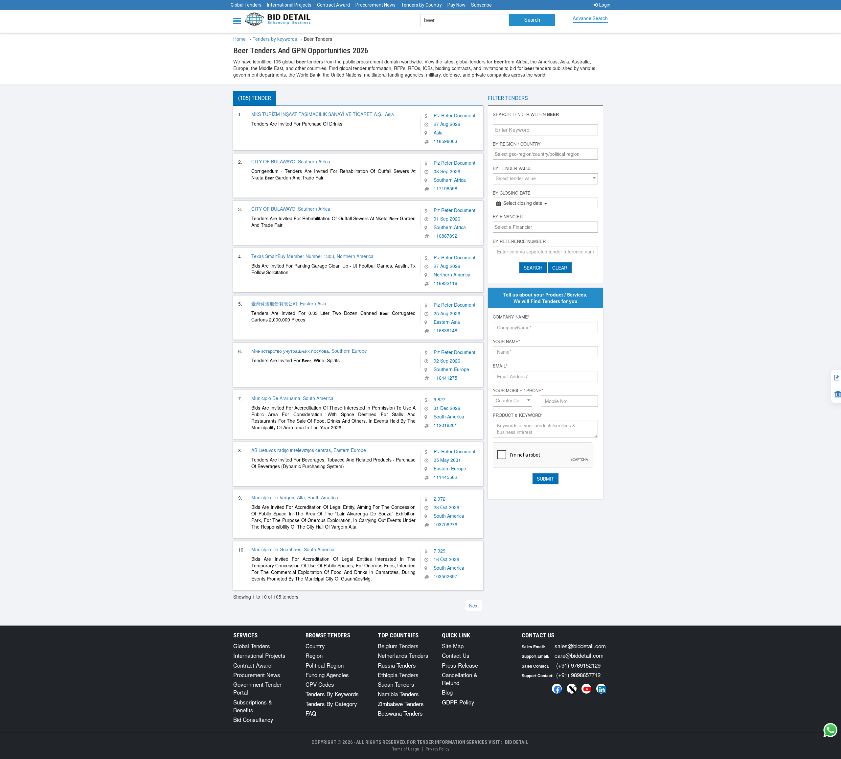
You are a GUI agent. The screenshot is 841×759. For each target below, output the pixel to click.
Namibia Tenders (398, 694)
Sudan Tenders (396, 684)
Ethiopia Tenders (398, 675)
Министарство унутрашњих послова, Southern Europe (309, 350)
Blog (447, 692)
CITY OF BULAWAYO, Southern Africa (290, 161)
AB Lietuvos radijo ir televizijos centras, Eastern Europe (308, 450)
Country (315, 646)
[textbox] (547, 154)
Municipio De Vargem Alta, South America (294, 497)
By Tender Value (512, 168)
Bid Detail (516, 742)
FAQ (311, 713)
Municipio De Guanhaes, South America (292, 549)
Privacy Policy (437, 749)
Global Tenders (246, 5)
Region (314, 655)
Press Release (460, 665)
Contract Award (333, 5)
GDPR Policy (458, 702)
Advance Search (590, 18)
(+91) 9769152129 (578, 665)
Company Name (511, 317)
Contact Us (455, 655)
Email (500, 366)
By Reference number (519, 241)
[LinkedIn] (601, 689)
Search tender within (526, 114)
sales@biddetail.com (580, 646)
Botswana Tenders (400, 713)
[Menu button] (238, 20)
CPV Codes (320, 684)
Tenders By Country (421, 5)
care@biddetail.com (579, 655)
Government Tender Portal (257, 688)
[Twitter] (572, 689)
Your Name (506, 341)
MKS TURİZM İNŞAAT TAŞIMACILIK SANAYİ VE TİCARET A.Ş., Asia (322, 114)
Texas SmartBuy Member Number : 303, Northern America (312, 256)
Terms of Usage (405, 749)
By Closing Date (512, 193)
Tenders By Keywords (332, 694)
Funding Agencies (327, 675)
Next (474, 605)
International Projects (289, 5)
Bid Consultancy (253, 719)
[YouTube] (586, 689)
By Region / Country (517, 144)
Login (604, 5)
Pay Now (456, 5)
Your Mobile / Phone (518, 390)
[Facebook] (557, 689)
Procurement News (375, 5)
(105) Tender (254, 98)
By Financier (508, 217)
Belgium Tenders (398, 646)
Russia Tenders (397, 665)
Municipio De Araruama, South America (292, 398)
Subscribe (481, 5)
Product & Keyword (518, 415)
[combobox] (545, 154)
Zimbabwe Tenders (401, 704)
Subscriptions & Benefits (252, 706)
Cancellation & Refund (459, 679)
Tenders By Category (331, 704)
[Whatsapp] (830, 730)
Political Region (325, 665)
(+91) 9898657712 (578, 675)
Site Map (453, 646)
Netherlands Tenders (403, 655)
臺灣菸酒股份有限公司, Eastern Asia (288, 303)
